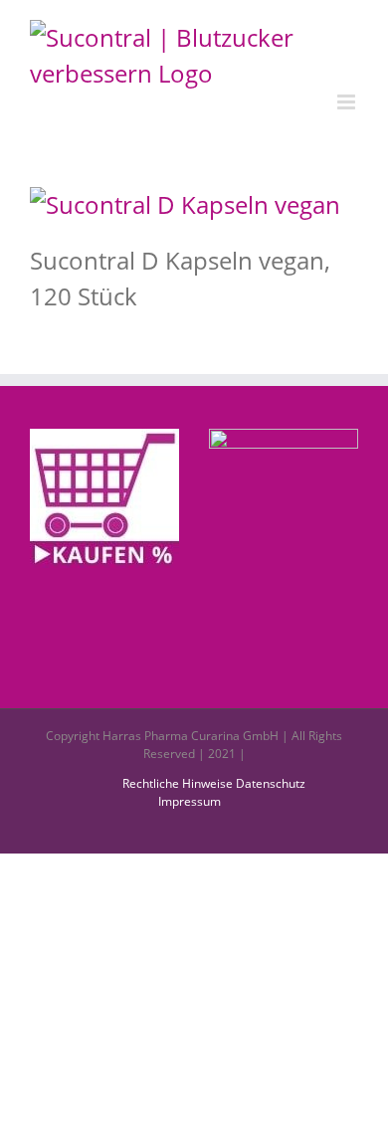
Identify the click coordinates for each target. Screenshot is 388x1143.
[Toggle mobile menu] (347, 102)
